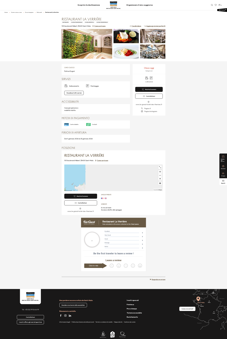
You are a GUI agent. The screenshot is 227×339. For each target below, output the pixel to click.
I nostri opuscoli (133, 300)
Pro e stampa (132, 309)
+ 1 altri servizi (149, 81)
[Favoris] (215, 5)
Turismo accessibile (134, 313)
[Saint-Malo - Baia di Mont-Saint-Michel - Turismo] (113, 5)
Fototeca (130, 305)
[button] (212, 5)
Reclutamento (132, 317)
